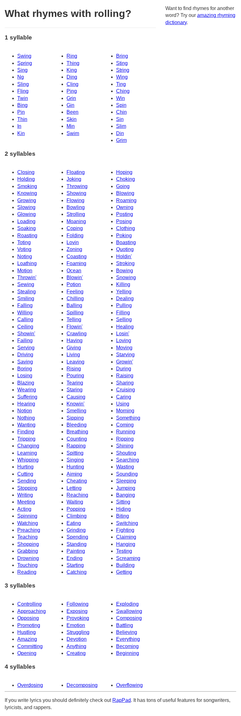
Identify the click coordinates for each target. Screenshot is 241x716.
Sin (120, 119)
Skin (72, 119)
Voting (24, 249)
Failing (25, 340)
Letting (74, 488)
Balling (74, 305)
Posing (124, 221)
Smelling (76, 410)
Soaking (26, 228)
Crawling (77, 333)
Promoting (28, 625)
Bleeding (77, 424)
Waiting (75, 501)
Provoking (78, 618)
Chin (121, 112)
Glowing (26, 214)
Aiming (74, 474)
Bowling (76, 207)
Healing (125, 326)
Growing (26, 200)
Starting (75, 565)
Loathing (27, 263)
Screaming (128, 558)
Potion (74, 284)
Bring (122, 56)
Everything (128, 639)
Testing (124, 551)
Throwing (77, 186)
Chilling (75, 298)
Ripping (125, 439)
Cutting (25, 474)
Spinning (27, 516)
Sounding (127, 474)
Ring (72, 56)
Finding (25, 431)
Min (71, 126)
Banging (125, 495)
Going (123, 186)
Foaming (76, 263)
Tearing (75, 382)
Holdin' (124, 256)
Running (125, 431)
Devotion (77, 639)
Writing (25, 495)
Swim (73, 133)
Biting (122, 516)
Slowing (26, 207)
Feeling (75, 291)
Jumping (125, 488)
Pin (21, 112)
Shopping (28, 544)
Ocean (74, 270)
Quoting (125, 249)
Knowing (27, 193)
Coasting (77, 256)
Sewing (25, 284)
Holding (26, 179)
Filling (123, 312)
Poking (124, 235)
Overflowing (129, 685)
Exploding (127, 604)
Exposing (77, 611)
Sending (26, 480)
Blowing (125, 193)
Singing (75, 460)
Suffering (27, 397)
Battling (124, 625)
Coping (75, 228)
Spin (121, 105)
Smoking (27, 186)
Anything (76, 646)
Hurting (25, 466)
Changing (28, 445)
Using (122, 403)
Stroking (125, 263)
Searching (127, 460)
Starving (125, 354)
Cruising (125, 389)
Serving (26, 347)
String (122, 70)
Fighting (125, 530)
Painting (76, 551)
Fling (23, 91)
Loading (26, 221)
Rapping (76, 445)
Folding (75, 235)
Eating (74, 523)
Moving (124, 347)
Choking (125, 179)
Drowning (28, 558)
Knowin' (75, 403)
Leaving (75, 361)
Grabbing (27, 551)
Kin (21, 133)
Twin (22, 98)
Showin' (26, 333)
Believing (126, 632)
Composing (129, 618)
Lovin (73, 242)
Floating (76, 172)
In (19, 126)
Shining (124, 445)
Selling (124, 319)
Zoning (74, 249)
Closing (26, 172)
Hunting (75, 466)
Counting (77, 439)
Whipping (28, 460)
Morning (125, 410)
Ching (123, 91)
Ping (72, 91)
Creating (76, 653)
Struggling (78, 632)
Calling (25, 319)
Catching (77, 572)
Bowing (124, 270)
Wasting (125, 466)
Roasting (27, 235)
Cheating (77, 480)
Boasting (126, 242)
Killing (123, 284)
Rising (74, 368)
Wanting (26, 424)
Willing (25, 312)
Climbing (77, 516)
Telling (74, 319)
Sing (22, 70)
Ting (121, 84)
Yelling (123, 291)
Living (73, 354)
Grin (71, 98)
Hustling (26, 632)
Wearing (26, 389)
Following (77, 604)
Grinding (76, 530)
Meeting (26, 501)
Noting (24, 256)
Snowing (126, 277)
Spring (24, 63)
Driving (25, 354)
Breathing (77, 431)
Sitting (123, 501)
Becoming (127, 646)
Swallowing (129, 611)
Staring (75, 389)
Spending (77, 537)
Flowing (75, 200)
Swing (24, 56)
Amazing (27, 639)
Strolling (76, 214)
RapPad (121, 700)
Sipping (75, 418)
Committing (30, 646)
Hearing (26, 403)
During (123, 368)
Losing (24, 375)
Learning (27, 453)
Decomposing (82, 685)
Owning (124, 207)
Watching (27, 523)
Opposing (28, 618)
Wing (122, 77)
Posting (124, 214)
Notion (24, 410)
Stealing (26, 291)
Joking (74, 179)
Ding (72, 77)
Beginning (127, 653)
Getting (124, 572)
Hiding (123, 509)
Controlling (29, 604)
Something (128, 418)
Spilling (75, 312)
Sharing (125, 382)
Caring (123, 397)
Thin (22, 119)
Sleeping (126, 480)
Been (72, 112)
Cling (72, 84)
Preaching (28, 530)
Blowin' (75, 277)
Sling (23, 84)
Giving (74, 347)
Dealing (125, 298)
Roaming (126, 200)
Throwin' (26, 277)
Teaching (27, 537)
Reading (26, 572)
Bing (22, 105)
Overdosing (30, 685)
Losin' (122, 333)
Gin (70, 105)
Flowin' (75, 326)
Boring (24, 368)
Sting (122, 63)
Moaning (76, 221)
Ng (20, 77)
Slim (121, 126)
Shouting (126, 453)
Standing (77, 544)
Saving (25, 361)
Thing (73, 63)
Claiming (126, 537)
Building (125, 565)
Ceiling (25, 326)
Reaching (77, 495)
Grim (121, 140)
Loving (123, 340)
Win (120, 98)
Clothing (125, 228)
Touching (27, 565)
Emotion (76, 625)
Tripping (26, 439)
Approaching (31, 611)
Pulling (124, 305)
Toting (24, 242)
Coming (125, 424)
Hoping (124, 172)
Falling (25, 305)
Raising (124, 375)
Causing (76, 397)
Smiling (25, 298)
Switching (127, 523)
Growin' (124, 361)
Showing (76, 193)
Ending (75, 558)
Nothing (26, 418)
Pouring (75, 375)
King (72, 70)
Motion (24, 270)
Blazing (25, 382)
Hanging (125, 544)
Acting (24, 509)
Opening (26, 653)
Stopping (27, 488)
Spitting (75, 453)
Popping (76, 509)
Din (120, 133)
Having (75, 340)
